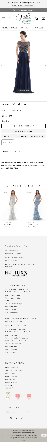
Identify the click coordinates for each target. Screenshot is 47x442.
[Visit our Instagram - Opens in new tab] (11, 418)
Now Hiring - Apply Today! (23, 5)
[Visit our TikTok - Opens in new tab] (22, 418)
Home (5, 28)
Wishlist (9, 388)
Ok (44, 435)
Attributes (7, 142)
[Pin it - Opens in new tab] (19, 104)
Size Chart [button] (6, 121)
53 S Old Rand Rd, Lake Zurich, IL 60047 (13, 251)
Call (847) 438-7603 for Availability (23, 136)
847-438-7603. (12, 168)
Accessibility (11, 373)
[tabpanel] (23, 62)
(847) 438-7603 (11, 261)
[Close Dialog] (2, 435)
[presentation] (11, 205)
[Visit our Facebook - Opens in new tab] (6, 418)
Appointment (11, 376)
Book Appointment (23, 131)
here (23, 440)
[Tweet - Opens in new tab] (13, 104)
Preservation (11, 382)
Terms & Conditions (14, 370)
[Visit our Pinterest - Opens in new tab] (16, 418)
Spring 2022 (37, 28)
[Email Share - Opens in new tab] (25, 104)
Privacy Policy (11, 367)
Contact (9, 385)
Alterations (10, 379)
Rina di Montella (20, 28)
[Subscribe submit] (27, 411)
